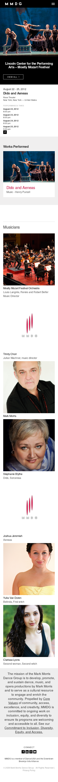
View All (12, 76)
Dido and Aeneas (20, 187)
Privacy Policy (29, 770)
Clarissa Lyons (11, 660)
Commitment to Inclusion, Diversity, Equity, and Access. (29, 729)
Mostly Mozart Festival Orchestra (21, 288)
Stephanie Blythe (12, 474)
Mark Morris (9, 416)
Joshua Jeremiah (12, 536)
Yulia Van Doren (12, 598)
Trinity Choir (10, 354)
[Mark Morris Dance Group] (13, 4)
